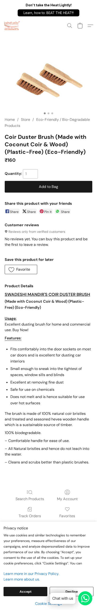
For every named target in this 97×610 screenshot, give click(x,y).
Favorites (67, 515)
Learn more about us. (22, 579)
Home (10, 119)
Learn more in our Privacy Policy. (31, 573)
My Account (67, 498)
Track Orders (30, 515)
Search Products (30, 498)
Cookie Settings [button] (48, 603)
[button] (48, 12)
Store (25, 119)
